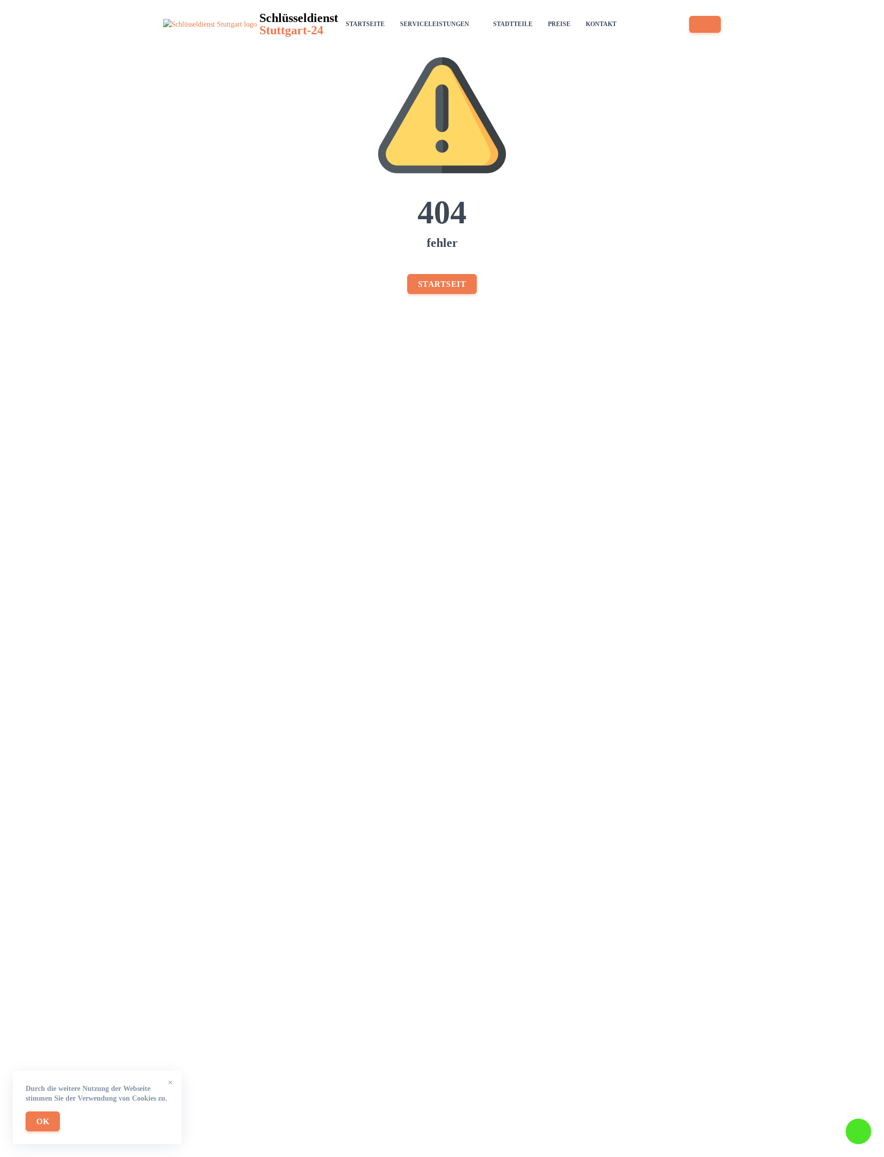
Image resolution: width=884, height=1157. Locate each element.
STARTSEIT (442, 284)
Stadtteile (513, 24)
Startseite (365, 24)
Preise (559, 24)
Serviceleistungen (434, 24)
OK (42, 1121)
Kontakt (601, 24)
